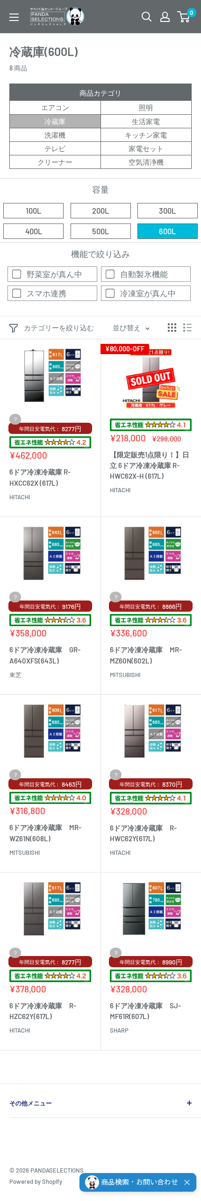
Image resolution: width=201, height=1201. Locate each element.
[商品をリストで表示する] (187, 327)
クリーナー (54, 162)
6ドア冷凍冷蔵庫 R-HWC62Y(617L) (143, 833)
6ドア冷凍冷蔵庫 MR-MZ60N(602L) (146, 654)
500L (100, 231)
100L (33, 210)
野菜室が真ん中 (54, 274)
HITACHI (19, 497)
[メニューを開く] (14, 17)
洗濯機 (54, 135)
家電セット (146, 148)
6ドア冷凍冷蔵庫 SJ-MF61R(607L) (145, 1010)
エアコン (55, 107)
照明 (146, 107)
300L (167, 210)
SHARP (119, 1030)
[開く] (147, 17)
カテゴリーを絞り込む (59, 327)
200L (100, 210)
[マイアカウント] (165, 17)
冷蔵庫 (54, 121)
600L (167, 231)
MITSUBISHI (125, 674)
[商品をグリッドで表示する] (172, 327)
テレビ (54, 148)
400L (33, 231)
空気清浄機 (146, 162)
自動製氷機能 (144, 274)
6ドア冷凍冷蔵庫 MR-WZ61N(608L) (45, 832)
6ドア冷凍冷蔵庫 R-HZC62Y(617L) (42, 1010)
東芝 (15, 674)
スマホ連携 (46, 293)
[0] (184, 16)
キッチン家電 (146, 135)
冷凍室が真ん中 (148, 293)
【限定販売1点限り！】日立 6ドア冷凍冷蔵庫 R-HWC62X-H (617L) (149, 465)
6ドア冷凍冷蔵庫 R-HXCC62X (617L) (40, 477)
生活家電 (146, 121)
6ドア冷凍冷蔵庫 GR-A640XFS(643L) (44, 654)
